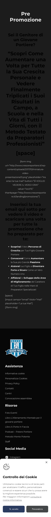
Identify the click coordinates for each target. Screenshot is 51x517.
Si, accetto (13, 509)
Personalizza (37, 509)
